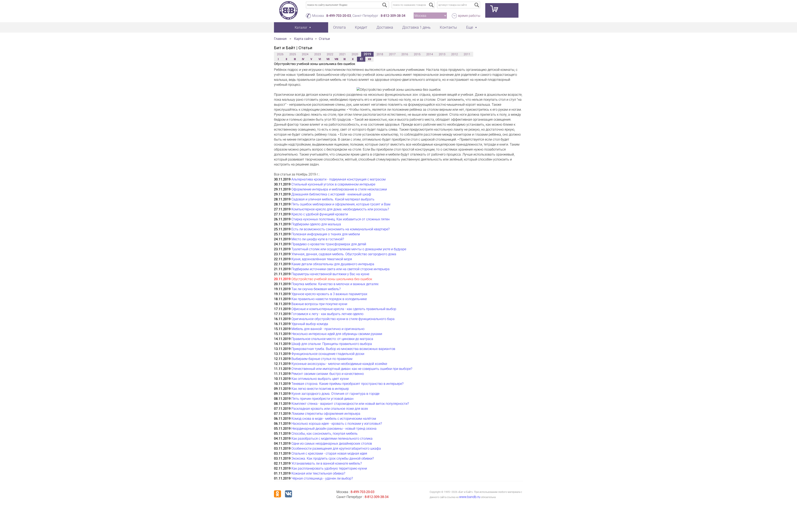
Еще (469, 27)
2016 (404, 54)
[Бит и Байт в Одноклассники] (277, 493)
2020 (355, 54)
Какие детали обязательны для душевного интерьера (332, 264)
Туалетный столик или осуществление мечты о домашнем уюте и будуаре (348, 249)
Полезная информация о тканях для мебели (325, 234)
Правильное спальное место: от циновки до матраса (332, 339)
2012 (454, 54)
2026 (280, 54)
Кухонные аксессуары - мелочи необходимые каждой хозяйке (339, 364)
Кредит (361, 27)
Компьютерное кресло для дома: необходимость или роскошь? (340, 209)
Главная (280, 39)
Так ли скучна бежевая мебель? (316, 289)
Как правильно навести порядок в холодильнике (329, 299)
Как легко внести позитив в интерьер (320, 389)
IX (344, 59)
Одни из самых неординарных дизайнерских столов (331, 443)
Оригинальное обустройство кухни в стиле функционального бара (343, 319)
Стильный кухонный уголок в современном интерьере (333, 184)
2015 (417, 54)
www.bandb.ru (469, 497)
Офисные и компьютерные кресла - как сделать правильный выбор (343, 309)
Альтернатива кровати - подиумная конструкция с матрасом (338, 179)
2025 (292, 54)
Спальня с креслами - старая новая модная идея (329, 453)
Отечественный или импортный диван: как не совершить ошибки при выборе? (351, 369)
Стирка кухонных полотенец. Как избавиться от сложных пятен (340, 219)
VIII (336, 59)
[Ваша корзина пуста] (501, 10)
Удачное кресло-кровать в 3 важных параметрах (329, 294)
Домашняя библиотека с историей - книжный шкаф (331, 194)
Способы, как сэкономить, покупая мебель (324, 434)
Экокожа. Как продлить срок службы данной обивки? (332, 458)
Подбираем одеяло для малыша (316, 224)
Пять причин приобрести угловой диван (322, 399)
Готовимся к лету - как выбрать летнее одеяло (327, 314)
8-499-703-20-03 (338, 16)
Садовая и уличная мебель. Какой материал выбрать (332, 199)
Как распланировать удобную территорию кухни (329, 468)
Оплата (339, 27)
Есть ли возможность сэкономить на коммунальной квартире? (340, 229)
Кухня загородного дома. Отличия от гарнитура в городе (335, 394)
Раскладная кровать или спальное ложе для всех (329, 409)
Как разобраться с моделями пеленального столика (332, 439)
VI (320, 59)
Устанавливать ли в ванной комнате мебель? (326, 463)
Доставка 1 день (416, 27)
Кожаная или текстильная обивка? (318, 473)
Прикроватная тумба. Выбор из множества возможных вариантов (343, 349)
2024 (305, 54)
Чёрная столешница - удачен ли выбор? (322, 478)
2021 (342, 54)
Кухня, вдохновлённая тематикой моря (321, 259)
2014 (429, 54)
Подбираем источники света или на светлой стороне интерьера (340, 269)
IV (303, 59)
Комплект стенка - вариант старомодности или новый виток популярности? (350, 404)
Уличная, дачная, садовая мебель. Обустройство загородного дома (343, 254)
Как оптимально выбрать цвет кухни (320, 379)
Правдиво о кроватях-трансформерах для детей (328, 244)
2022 (330, 54)
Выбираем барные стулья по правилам (321, 359)
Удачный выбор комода (309, 324)
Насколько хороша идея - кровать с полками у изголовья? (336, 424)
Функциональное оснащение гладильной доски (327, 354)
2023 (317, 54)
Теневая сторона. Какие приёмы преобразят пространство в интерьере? (347, 384)
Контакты (448, 27)
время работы (469, 16)
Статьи (324, 39)
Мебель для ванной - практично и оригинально (327, 329)
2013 (442, 54)
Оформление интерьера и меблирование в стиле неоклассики (339, 189)
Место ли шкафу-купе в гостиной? (317, 239)
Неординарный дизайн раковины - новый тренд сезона (333, 429)
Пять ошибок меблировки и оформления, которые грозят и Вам (340, 204)
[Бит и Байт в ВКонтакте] (288, 493)
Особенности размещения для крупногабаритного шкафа (336, 448)
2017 (392, 54)
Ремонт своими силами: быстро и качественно (327, 374)
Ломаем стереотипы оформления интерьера (325, 414)
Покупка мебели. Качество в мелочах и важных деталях (335, 284)
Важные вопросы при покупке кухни (319, 304)
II (286, 59)
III (295, 59)
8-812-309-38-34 (393, 16)
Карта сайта (303, 39)
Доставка (384, 27)
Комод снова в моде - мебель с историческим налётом (333, 419)
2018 (379, 54)
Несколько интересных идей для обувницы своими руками (336, 334)
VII (327, 59)
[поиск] (431, 5)
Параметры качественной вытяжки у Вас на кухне (330, 274)
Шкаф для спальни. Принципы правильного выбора (331, 344)
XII (369, 59)
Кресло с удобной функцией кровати (319, 214)
